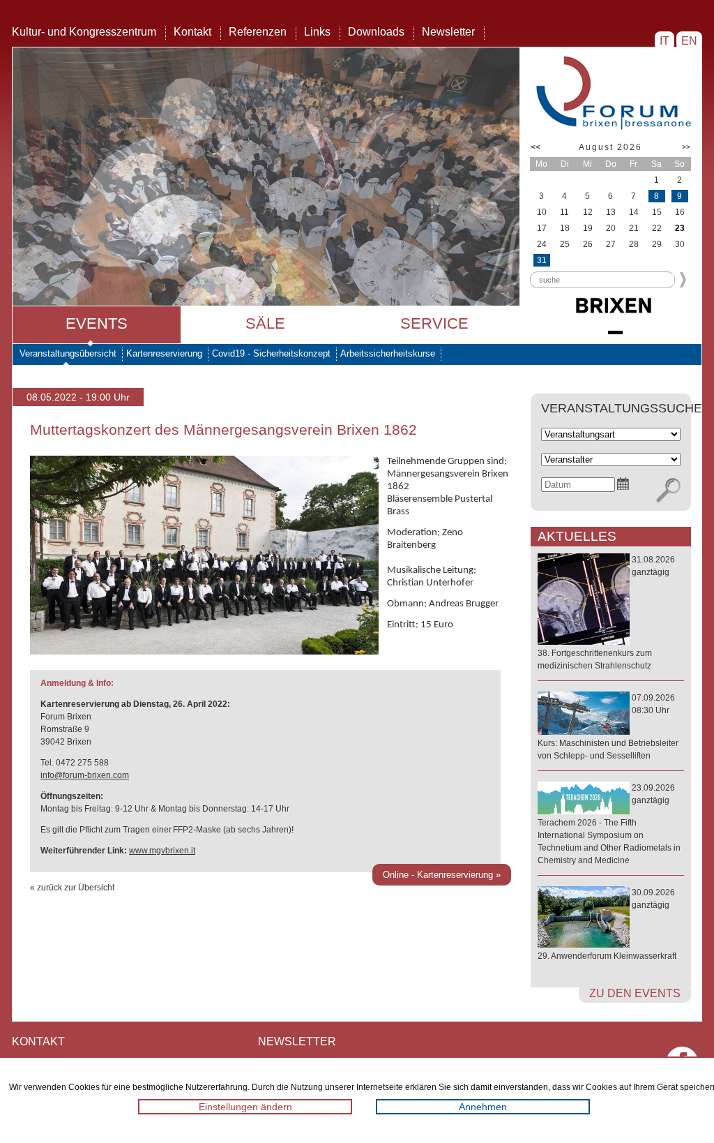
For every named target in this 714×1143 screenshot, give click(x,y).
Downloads (376, 32)
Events (97, 323)
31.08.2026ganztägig (606, 613)
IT (664, 41)
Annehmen (483, 1106)
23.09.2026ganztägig (609, 824)
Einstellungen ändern (245, 1106)
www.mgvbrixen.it (162, 851)
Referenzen (258, 32)
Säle (265, 323)
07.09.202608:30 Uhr (608, 727)
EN (689, 41)
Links (317, 32)
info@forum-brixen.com (84, 775)
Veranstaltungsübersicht (68, 353)
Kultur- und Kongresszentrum (84, 32)
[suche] (668, 490)
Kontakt (192, 32)
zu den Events (635, 993)
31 (542, 260)
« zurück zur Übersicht (72, 887)
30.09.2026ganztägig (607, 924)
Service (434, 323)
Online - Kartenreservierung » (442, 874)
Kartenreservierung (164, 353)
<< (535, 147)
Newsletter (448, 32)
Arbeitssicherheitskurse (387, 353)
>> (686, 147)
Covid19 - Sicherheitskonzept (271, 353)
